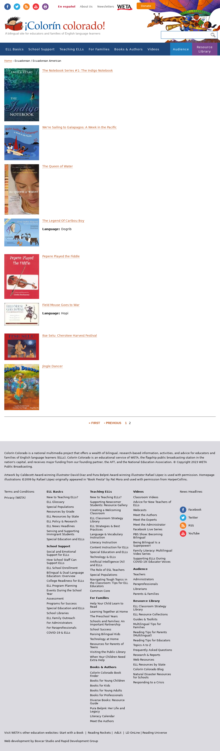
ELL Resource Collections (150, 614)
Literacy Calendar (102, 716)
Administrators (143, 579)
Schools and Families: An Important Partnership (107, 623)
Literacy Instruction (103, 542)
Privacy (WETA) (15, 497)
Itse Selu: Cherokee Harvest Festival (69, 335)
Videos (153, 49)
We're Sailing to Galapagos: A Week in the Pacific (79, 127)
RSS (26, 6)
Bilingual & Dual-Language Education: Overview (65, 574)
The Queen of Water (57, 166)
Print (45, 6)
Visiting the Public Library (108, 652)
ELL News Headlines (61, 526)
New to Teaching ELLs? (62, 497)
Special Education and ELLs (65, 539)
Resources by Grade (60, 511)
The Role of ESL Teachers (107, 569)
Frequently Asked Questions (152, 650)
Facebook (7, 6)
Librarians (140, 589)
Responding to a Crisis (148, 682)
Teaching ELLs (72, 49)
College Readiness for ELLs (65, 580)
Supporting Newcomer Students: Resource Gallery (109, 503)
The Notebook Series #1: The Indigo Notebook (77, 70)
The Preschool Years (104, 616)
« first (94, 423)
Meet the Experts (145, 519)
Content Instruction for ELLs (109, 547)
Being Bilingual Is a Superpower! (146, 544)
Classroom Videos (145, 497)
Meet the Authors (102, 721)
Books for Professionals (106, 695)
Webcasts (140, 510)
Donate (146, 5)
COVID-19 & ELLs (58, 632)
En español (66, 6)
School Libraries (58, 613)
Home (8, 60)
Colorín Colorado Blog (148, 669)
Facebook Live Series (147, 529)
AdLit (117, 732)
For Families (99, 49)
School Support (41, 49)
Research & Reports (146, 655)
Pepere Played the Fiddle (61, 256)
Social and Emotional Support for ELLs (61, 553)
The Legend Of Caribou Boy (63, 220)
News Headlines (191, 491)
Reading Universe (154, 732)
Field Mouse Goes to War (60, 305)
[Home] (57, 28)
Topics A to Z (142, 645)
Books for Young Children (107, 680)
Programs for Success (62, 603)
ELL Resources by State (63, 516)
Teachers (139, 574)
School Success (100, 629)
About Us (86, 6)
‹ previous (112, 423)
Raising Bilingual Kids (105, 634)
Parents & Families (146, 593)
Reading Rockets (99, 732)
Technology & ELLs (103, 557)
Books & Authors (128, 49)
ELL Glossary (55, 502)
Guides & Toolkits (145, 619)
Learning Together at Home (109, 611)
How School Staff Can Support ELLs (61, 561)
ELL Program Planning (62, 585)
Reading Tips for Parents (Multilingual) (150, 634)
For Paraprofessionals (61, 627)
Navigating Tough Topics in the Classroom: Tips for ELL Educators (109, 583)
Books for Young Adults (106, 690)
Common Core (100, 590)
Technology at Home (104, 639)
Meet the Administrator (149, 524)
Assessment (55, 598)
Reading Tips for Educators (151, 640)
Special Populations (60, 506)
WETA (124, 7)
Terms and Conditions (19, 491)
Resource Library (205, 49)
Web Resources (143, 659)
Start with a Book (72, 732)
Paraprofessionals (145, 584)
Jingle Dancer (52, 366)
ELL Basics (15, 49)
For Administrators (59, 622)
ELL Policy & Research (62, 521)
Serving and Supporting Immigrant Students (63, 532)
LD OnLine (133, 732)
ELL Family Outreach (61, 618)
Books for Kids (100, 685)
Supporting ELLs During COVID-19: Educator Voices (152, 560)
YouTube (36, 6)
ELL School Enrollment (62, 568)
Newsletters (105, 6)
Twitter (17, 6)
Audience (181, 49)
